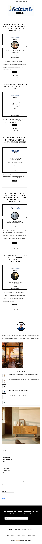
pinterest (31, 529)
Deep (4, 452)
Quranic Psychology (6, 468)
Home (17, 1)
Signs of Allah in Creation (7, 474)
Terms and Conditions (31, 535)
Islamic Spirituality (6, 457)
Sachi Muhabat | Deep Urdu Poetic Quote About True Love (15, 87)
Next (19, 316)
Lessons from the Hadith (7, 459)
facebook (12, 529)
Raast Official (28, 540)
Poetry (20, 1)
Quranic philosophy (6, 470)
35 (17, 316)
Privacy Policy (24, 535)
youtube (24, 529)
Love (4, 461)
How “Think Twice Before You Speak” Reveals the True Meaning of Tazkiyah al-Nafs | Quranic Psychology (15, 197)
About (8, 535)
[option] (14, 46)
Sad (3, 472)
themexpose (17, 540)
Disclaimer (12, 535)
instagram (18, 529)
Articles (25, 1)
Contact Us (18, 535)
